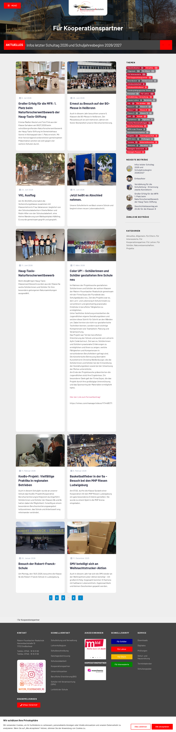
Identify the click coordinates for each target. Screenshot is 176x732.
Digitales (142, 645)
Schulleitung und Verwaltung (64, 640)
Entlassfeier (36, 45)
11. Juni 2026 (27, 265)
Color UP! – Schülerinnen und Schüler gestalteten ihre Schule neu (91, 275)
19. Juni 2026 (78, 190)
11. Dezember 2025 (81, 558)
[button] (90, 657)
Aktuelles (130, 236)
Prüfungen (142, 650)
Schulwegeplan (145, 668)
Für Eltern (150, 236)
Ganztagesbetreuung (60, 656)
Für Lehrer (151, 242)
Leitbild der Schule (59, 689)
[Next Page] (80, 597)
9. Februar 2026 (79, 471)
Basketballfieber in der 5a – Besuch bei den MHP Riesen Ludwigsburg (88, 480)
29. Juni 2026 (79, 98)
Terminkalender (145, 663)
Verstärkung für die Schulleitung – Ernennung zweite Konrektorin (146, 187)
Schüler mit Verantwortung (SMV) (63, 682)
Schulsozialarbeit (58, 661)
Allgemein (140, 236)
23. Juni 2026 (27, 190)
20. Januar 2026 (28, 558)
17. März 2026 (79, 265)
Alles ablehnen (141, 727)
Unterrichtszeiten (59, 671)
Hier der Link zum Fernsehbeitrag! (85, 397)
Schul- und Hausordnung (144, 657)
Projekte (130, 248)
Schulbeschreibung (60, 650)
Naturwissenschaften (144, 245)
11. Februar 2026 (29, 471)
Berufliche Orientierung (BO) (63, 676)
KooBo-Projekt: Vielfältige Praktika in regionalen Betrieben (36, 480)
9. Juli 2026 (26, 98)
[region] (88, 724)
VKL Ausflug (26, 195)
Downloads (143, 640)
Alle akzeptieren (162, 727)
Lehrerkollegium (58, 645)
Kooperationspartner (60, 666)
